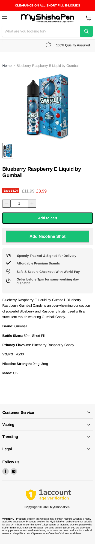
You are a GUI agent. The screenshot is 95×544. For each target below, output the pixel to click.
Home (7, 66)
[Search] (86, 31)
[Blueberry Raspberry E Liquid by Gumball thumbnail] (8, 150)
